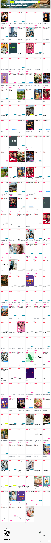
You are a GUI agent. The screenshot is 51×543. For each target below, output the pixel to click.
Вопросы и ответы (17, 3)
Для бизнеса (21, 3)
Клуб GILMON (12, 3)
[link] (49, 541)
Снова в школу (5, 3)
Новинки (9, 3)
